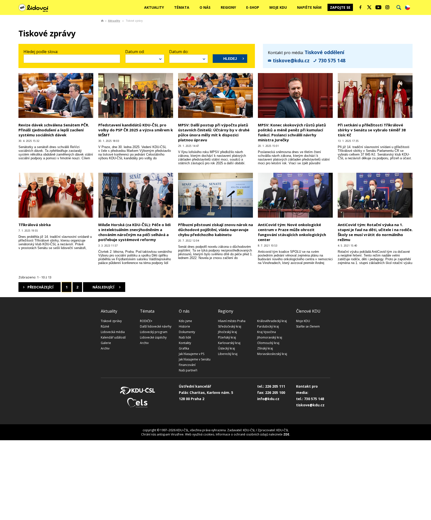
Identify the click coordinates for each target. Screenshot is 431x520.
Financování (187, 365)
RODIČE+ (146, 321)
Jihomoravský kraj (269, 337)
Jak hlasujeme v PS (191, 354)
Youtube (378, 7)
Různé (105, 326)
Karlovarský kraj (229, 343)
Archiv (105, 348)
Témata (181, 7)
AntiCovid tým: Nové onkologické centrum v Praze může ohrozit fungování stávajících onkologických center (292, 232)
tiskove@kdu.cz (291, 60)
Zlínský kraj (265, 348)
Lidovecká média (113, 332)
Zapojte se (340, 7)
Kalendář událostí (113, 337)
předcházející (40, 287)
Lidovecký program (153, 332)
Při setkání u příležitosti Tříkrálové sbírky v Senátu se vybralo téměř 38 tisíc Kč (372, 129)
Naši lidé (185, 337)
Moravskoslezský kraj (272, 354)
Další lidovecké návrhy (155, 326)
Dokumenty (187, 332)
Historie (184, 326)
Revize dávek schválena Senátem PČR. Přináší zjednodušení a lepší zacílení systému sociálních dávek (53, 129)
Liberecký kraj (227, 354)
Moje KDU (278, 7)
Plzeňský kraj (227, 337)
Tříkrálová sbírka (34, 224)
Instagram (387, 7)
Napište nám (309, 7)
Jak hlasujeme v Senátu (195, 359)
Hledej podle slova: (40, 51)
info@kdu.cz (268, 398)
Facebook (360, 7)
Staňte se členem (308, 326)
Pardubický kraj (268, 326)
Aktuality (154, 7)
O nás (205, 7)
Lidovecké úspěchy (153, 337)
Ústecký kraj (226, 348)
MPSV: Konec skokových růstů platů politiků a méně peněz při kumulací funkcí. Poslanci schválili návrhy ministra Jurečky (292, 132)
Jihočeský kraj (227, 332)
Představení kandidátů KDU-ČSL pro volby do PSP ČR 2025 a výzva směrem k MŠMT (135, 129)
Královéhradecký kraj (272, 321)
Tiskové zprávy (111, 321)
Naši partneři (188, 370)
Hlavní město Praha (231, 321)
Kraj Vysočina (266, 332)
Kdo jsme (185, 321)
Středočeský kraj (229, 326)
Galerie (106, 343)
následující (103, 287)
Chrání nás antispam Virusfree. (162, 434)
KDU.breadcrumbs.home (102, 20)
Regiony (228, 7)
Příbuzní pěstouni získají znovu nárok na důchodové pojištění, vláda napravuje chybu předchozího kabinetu (215, 229)
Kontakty (185, 343)
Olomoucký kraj (268, 343)
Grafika (184, 348)
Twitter (369, 7)
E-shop (252, 7)
